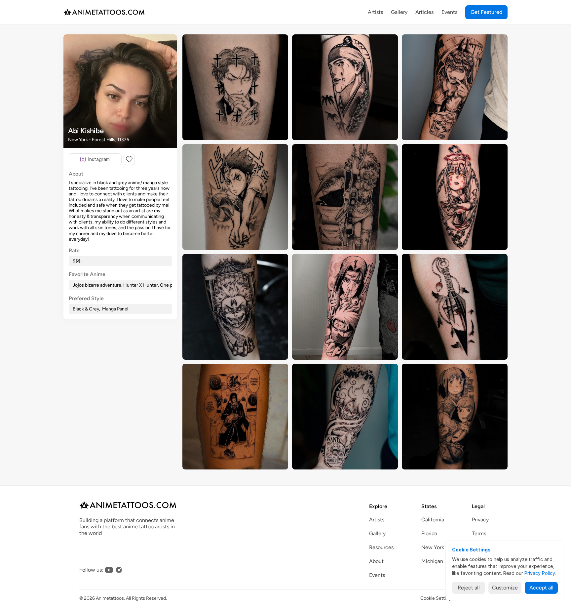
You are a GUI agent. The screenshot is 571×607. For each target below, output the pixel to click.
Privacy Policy (539, 573)
